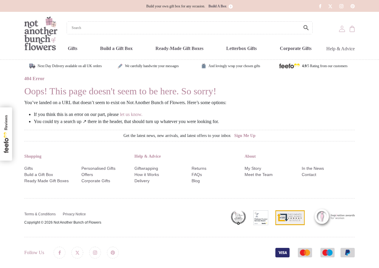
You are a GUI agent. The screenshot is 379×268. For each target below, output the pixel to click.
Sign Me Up (245, 135)
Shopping (32, 156)
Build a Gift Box (116, 48)
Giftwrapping (146, 168)
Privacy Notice (74, 214)
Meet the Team (259, 174)
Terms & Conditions (40, 214)
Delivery (142, 180)
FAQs (197, 174)
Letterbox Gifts (241, 48)
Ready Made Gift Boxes (46, 180)
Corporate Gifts (295, 48)
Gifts (72, 48)
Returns (199, 168)
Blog (196, 180)
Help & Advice (340, 48)
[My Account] (342, 28)
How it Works (146, 174)
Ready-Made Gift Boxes (179, 48)
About (250, 156)
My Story (253, 168)
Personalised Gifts (98, 168)
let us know (130, 114)
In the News (313, 168)
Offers (87, 174)
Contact (309, 174)
